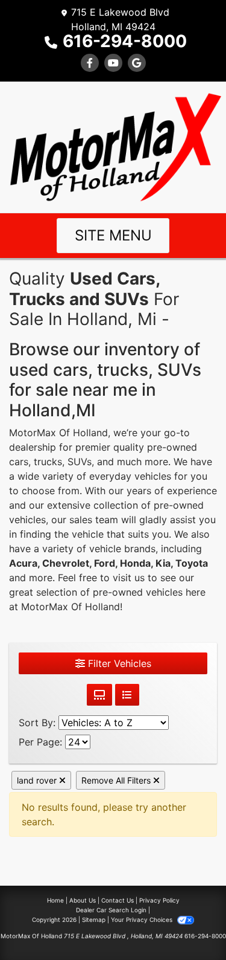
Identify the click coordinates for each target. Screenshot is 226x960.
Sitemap (93, 919)
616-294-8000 (125, 41)
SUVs (79, 462)
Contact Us (117, 900)
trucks (48, 462)
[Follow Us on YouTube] (113, 63)
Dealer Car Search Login (111, 909)
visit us (129, 578)
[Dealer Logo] (113, 146)
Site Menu (113, 235)
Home (55, 900)
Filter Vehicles (118, 663)
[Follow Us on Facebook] (90, 63)
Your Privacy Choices (142, 919)
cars (18, 462)
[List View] (127, 695)
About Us (82, 900)
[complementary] (190, 924)
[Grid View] (99, 695)
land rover (38, 780)
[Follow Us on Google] (137, 63)
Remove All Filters (117, 780)
